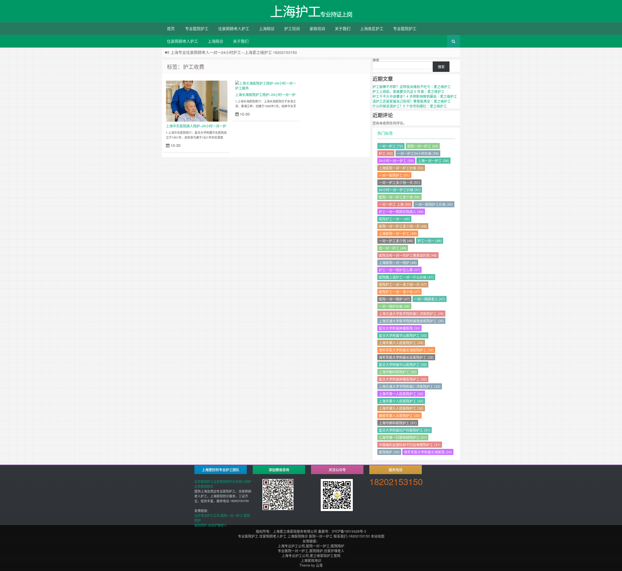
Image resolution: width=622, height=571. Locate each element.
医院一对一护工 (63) (422, 145)
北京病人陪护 (241, 481)
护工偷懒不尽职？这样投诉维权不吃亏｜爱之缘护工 (411, 86)
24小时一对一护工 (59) (396, 160)
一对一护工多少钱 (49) (396, 240)
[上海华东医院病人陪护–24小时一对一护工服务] (196, 100)
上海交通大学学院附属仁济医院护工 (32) (410, 386)
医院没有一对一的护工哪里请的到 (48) (408, 255)
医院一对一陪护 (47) (394, 298)
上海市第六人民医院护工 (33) (401, 342)
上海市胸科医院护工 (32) (398, 371)
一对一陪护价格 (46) (394, 306)
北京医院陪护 (222, 481)
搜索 (441, 66)
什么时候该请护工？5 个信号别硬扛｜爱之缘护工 (409, 105)
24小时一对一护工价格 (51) (400, 189)
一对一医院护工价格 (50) (434, 204)
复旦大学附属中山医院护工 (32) (403, 364)
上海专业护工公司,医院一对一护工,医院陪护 (311, 545)
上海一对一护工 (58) (433, 160)
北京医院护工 (203, 481)
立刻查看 (219, 145)
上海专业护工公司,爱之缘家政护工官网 (311, 555)
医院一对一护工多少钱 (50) (399, 196)
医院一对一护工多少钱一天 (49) (403, 226)
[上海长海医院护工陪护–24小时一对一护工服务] (266, 85)
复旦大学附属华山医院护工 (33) (403, 335)
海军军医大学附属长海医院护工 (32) (406, 349)
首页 (171, 28)
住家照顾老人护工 (233, 28)
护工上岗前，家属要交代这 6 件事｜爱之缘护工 (408, 91)
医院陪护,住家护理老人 (210, 525)
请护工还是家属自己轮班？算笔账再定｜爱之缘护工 (411, 101)
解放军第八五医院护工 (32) (399, 415)
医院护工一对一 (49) (394, 218)
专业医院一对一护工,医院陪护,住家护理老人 (311, 550)
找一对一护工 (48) (392, 247)
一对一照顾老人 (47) (429, 298)
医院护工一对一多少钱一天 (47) (403, 284)
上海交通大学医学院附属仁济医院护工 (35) (411, 313)
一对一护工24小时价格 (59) (418, 153)
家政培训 (317, 28)
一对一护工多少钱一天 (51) (399, 182)
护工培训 (292, 28)
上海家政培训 (311, 560)
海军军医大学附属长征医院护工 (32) (406, 357)
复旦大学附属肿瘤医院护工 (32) (403, 379)
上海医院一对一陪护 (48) (398, 262)
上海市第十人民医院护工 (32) (401, 400)
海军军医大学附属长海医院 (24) (428, 451)
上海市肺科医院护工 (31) (398, 422)
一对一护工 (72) (391, 145)
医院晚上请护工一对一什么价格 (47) (406, 277)
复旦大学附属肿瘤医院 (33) (399, 328)
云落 (319, 565)
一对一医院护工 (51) (394, 175)
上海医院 (175, 84)
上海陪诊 (267, 28)
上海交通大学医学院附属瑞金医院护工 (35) (411, 320)
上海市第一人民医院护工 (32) (401, 393)
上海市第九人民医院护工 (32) (401, 408)
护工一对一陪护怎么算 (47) (399, 269)
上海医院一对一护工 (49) (398, 233)
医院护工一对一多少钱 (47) (399, 291)
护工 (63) (386, 153)
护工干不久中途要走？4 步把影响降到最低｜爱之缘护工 (414, 96)
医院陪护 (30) (389, 451)
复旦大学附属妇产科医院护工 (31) (404, 430)
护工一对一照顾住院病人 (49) (401, 211)
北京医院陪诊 (203, 486)
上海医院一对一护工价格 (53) (401, 167)
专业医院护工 (196, 28)
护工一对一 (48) (429, 240)
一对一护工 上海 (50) (395, 204)
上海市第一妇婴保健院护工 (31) (403, 437)
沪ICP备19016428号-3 (349, 531)
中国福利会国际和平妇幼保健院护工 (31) (410, 444)
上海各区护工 (371, 28)
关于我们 (342, 28)
